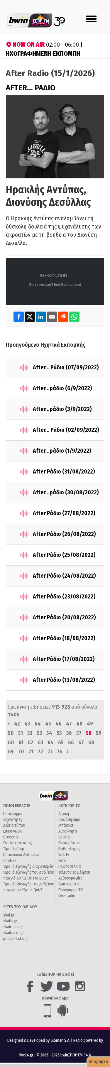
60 (11, 742)
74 (59, 751)
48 (79, 724)
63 (40, 742)
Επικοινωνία (13, 831)
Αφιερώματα (68, 884)
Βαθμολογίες (69, 848)
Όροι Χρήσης (14, 848)
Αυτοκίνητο (67, 831)
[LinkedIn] (41, 316)
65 (61, 742)
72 (40, 751)
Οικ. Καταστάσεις (17, 843)
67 (81, 742)
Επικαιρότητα (69, 843)
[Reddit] (63, 316)
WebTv (63, 854)
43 (27, 724)
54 (49, 733)
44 (37, 724)
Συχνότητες (12, 819)
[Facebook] (19, 316)
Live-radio (66, 895)
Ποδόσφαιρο (69, 819)
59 (98, 733)
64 (51, 742)
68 (91, 742)
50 (11, 733)
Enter (62, 860)
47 (69, 724)
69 (11, 751)
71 (30, 751)
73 (50, 751)
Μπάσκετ (66, 825)
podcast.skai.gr (16, 938)
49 (90, 724)
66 (71, 742)
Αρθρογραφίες (70, 878)
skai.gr (8, 915)
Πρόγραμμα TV (70, 889)
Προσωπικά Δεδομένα (21, 854)
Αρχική (63, 813)
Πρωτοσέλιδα (69, 866)
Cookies (10, 860)
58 (89, 733)
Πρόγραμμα (13, 813)
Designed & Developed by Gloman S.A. (38, 1040)
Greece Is (11, 837)
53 (39, 733)
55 (59, 733)
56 (69, 733)
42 (17, 724)
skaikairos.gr (14, 932)
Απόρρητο (98, 1061)
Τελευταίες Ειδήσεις (74, 872)
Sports (64, 837)
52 (30, 733)
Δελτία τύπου (14, 825)
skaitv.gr (10, 921)
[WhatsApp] (74, 316)
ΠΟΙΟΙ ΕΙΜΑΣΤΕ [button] (16, 805)
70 (21, 751)
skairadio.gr (13, 926)
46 (58, 724)
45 (48, 724)
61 (20, 742)
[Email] (52, 316)
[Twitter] (30, 316)
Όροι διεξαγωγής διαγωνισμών (28, 866)
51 (20, 733)
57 (79, 733)
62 (30, 742)
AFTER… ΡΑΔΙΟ (30, 87)
